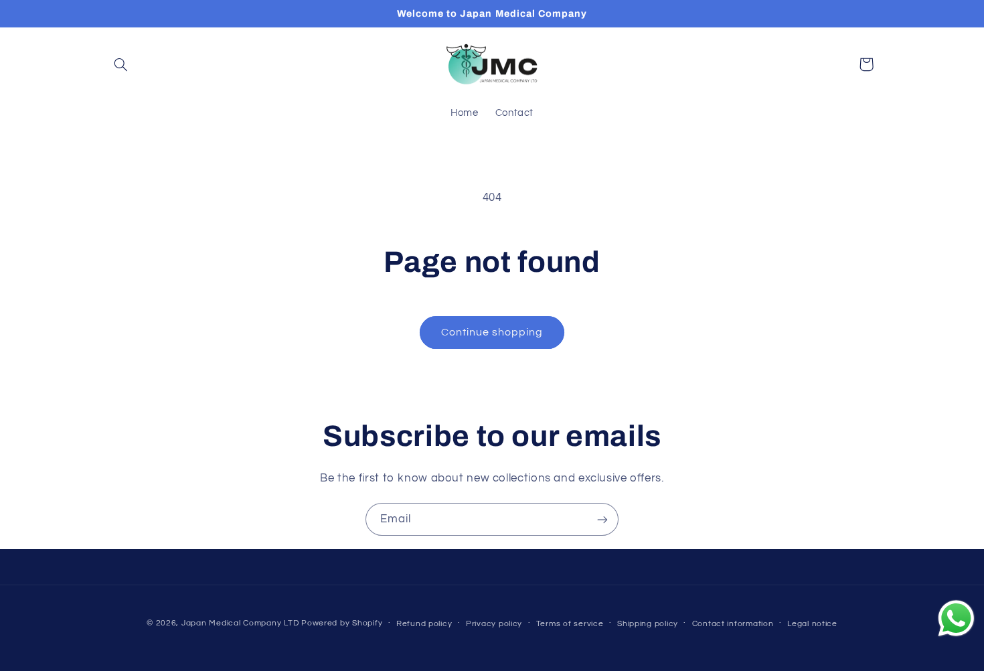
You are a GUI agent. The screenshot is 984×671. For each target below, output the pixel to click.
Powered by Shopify (341, 623)
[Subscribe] (602, 519)
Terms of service (570, 623)
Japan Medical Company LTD (240, 623)
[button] (121, 64)
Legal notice (812, 623)
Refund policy (424, 623)
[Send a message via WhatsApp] (956, 618)
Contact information (733, 623)
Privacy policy (494, 623)
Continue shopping (492, 332)
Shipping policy (647, 623)
